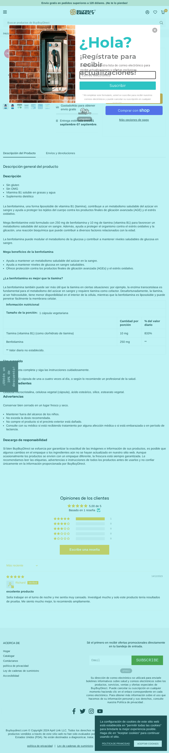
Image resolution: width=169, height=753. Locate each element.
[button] (154, 30)
